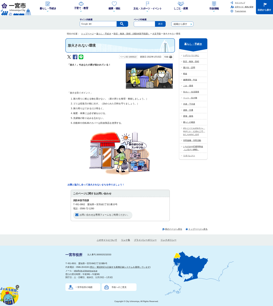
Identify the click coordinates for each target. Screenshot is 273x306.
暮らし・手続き (103, 33)
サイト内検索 (86, 19)
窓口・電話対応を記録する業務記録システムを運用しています (120, 267)
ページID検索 (140, 19)
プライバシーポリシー (145, 240)
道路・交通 (188, 110)
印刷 (166, 57)
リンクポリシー (168, 240)
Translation (240, 11)
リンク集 (125, 240)
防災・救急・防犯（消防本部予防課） (132, 33)
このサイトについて (107, 240)
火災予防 (156, 33)
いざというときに (191, 55)
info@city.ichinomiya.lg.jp (85, 271)
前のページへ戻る (173, 229)
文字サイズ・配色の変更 (244, 7)
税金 (185, 73)
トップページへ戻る (198, 229)
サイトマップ (240, 3)
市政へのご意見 (119, 287)
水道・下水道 (189, 104)
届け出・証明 (189, 67)
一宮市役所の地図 (83, 287)
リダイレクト (189, 155)
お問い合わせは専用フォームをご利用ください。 (104, 215)
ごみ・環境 (188, 86)
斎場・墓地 (188, 116)
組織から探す (180, 24)
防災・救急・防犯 (191, 61)
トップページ (87, 33)
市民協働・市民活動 (192, 140)
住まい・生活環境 (191, 92)
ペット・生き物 (190, 98)
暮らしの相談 (189, 122)
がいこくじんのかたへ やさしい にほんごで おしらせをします (194, 131)
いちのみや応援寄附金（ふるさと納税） (193, 148)
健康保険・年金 (190, 80)
